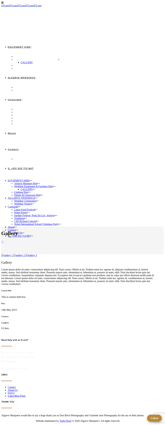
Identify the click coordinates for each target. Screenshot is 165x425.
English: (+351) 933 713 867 (19, 352)
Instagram (10, 361)
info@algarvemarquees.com (19, 356)
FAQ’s (11, 393)
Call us (154, 418)
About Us (13, 390)
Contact (12, 387)
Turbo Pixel (65, 421)
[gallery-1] (7, 255)
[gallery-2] (19, 255)
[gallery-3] (31, 255)
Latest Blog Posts (16, 395)
